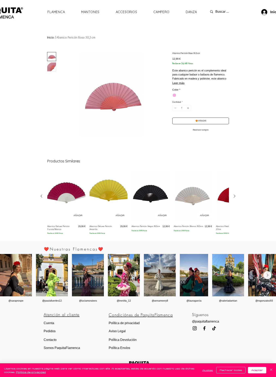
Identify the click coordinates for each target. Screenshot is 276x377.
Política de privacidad (31, 372)
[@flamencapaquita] (204, 328)
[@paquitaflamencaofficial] (194, 328)
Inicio (50, 37)
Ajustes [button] (207, 370)
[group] (138, 203)
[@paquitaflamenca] (214, 328)
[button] (209, 321)
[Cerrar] (271, 370)
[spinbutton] (181, 108)
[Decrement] (175, 108)
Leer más (178, 83)
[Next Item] (267, 275)
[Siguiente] (234, 196)
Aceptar (257, 370)
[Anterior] (41, 196)
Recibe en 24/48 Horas (182, 63)
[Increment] (188, 108)
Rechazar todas (231, 370)
